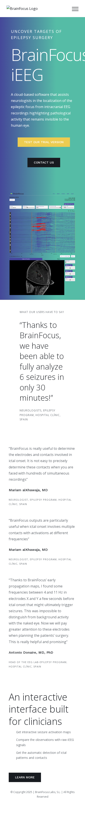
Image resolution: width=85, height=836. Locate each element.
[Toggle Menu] (75, 9)
